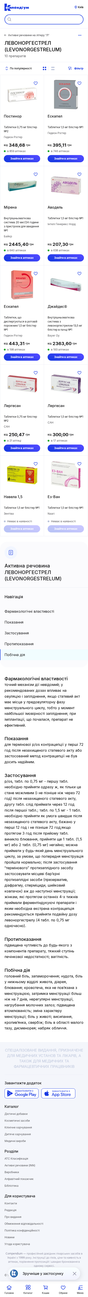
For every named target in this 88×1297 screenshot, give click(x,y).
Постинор (13, 116)
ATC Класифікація (16, 1158)
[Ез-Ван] (66, 475)
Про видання (13, 1217)
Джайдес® (57, 306)
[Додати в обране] (35, 83)
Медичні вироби (15, 1141)
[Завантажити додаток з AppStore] (58, 1093)
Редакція (10, 1210)
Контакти (11, 1203)
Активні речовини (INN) (20, 1165)
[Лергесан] (22, 384)
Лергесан (12, 405)
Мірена (10, 207)
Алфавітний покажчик (19, 1179)
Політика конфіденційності (22, 1230)
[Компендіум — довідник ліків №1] (17, 7)
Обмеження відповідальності (24, 1223)
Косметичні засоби (17, 1120)
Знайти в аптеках (22, 158)
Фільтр (78, 68)
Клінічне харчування (18, 1127)
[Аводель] (66, 185)
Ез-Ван (54, 496)
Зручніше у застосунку (43, 1273)
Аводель (55, 207)
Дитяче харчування (18, 1134)
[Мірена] (22, 185)
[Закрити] (74, 1273)
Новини (9, 1237)
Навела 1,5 (13, 496)
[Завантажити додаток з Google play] (22, 1093)
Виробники (12, 1172)
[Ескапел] (66, 94)
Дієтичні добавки (16, 1114)
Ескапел (55, 116)
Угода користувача (17, 1244)
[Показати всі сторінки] (79, 35)
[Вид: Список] (52, 68)
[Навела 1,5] (22, 475)
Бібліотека (12, 1185)
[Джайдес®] (66, 285)
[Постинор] (22, 94)
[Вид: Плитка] (44, 68)
